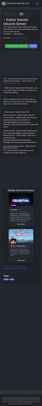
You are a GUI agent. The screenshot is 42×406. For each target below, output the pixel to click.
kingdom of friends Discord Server (14, 266)
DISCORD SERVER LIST (18, 3)
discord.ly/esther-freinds (19, 38)
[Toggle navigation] (37, 3)
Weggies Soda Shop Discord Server (15, 268)
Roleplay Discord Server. (11, 83)
